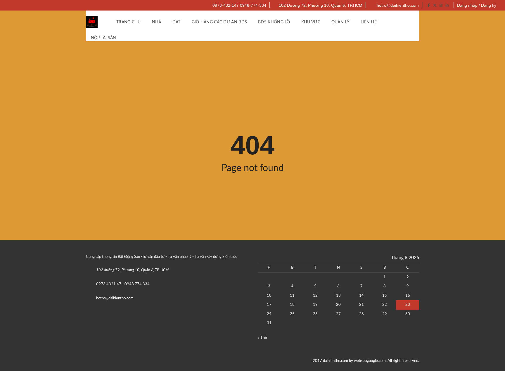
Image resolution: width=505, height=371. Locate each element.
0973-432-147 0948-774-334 (238, 5)
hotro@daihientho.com (397, 5)
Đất (176, 22)
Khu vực (310, 22)
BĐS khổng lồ (274, 22)
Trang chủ (128, 22)
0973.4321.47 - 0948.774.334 (123, 284)
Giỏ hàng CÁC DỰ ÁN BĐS (219, 22)
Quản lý (340, 22)
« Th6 (262, 338)
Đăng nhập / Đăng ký (476, 5)
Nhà (156, 22)
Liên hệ (369, 22)
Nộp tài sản (104, 38)
